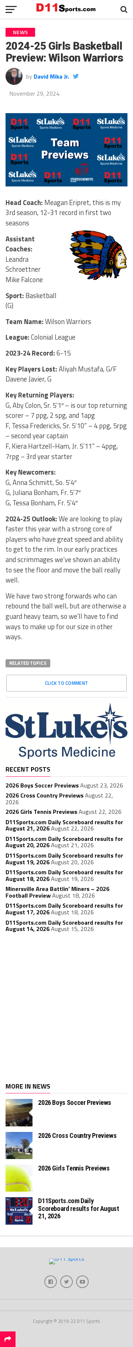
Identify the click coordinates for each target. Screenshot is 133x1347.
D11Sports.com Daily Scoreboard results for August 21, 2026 (78, 1208)
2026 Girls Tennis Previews (41, 811)
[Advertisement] (66, 1008)
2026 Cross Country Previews (44, 795)
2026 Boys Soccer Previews (42, 785)
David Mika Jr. (51, 76)
